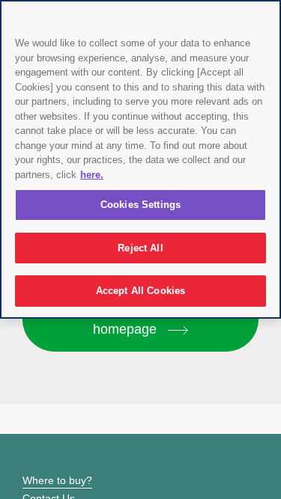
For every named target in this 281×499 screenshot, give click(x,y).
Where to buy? (57, 480)
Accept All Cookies (140, 290)
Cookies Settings (140, 204)
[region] (140, 159)
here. (91, 174)
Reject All (140, 248)
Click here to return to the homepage (141, 318)
